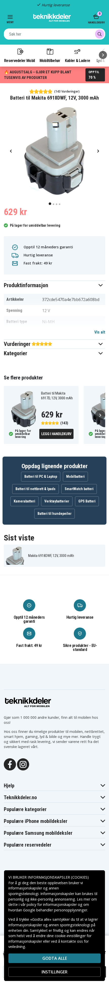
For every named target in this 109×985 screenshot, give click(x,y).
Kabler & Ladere (77, 60)
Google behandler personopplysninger (55, 910)
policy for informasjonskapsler (52, 904)
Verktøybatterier (56, 501)
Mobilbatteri (75, 476)
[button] (54, 285)
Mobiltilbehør (50, 60)
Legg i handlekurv (56, 434)
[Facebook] (10, 764)
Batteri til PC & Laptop (40, 476)
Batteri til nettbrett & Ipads (35, 489)
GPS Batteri (87, 501)
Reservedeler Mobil (19, 60)
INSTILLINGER (54, 972)
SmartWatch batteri (79, 489)
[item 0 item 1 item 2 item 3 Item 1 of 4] (54, 151)
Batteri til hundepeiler (54, 514)
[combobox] (54, 34)
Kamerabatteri (24, 501)
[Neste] (103, 55)
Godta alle (54, 958)
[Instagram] (23, 764)
